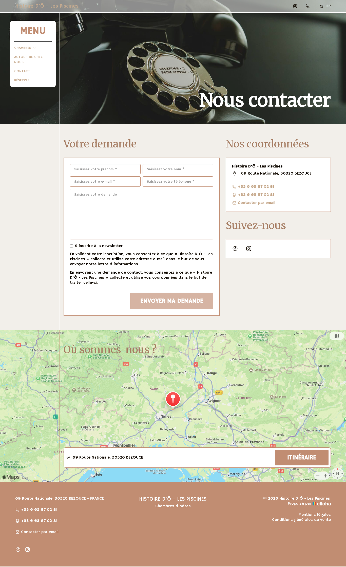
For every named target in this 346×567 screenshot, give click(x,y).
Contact (22, 71)
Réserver (22, 80)
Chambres (23, 48)
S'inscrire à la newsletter (99, 246)
